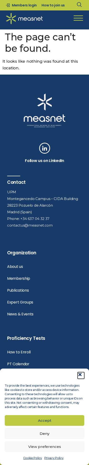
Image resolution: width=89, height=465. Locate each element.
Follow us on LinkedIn (44, 160)
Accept (44, 420)
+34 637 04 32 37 (34, 218)
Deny (44, 433)
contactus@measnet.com (30, 225)
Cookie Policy (32, 458)
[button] (81, 375)
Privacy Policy (54, 458)
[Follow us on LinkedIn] (44, 148)
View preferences (44, 446)
